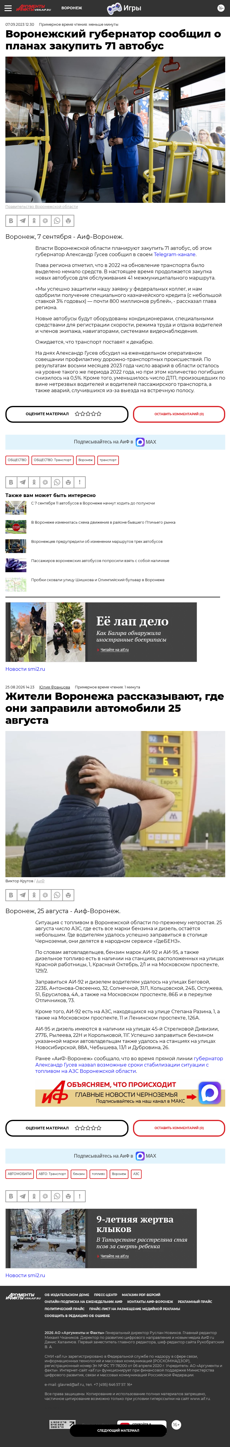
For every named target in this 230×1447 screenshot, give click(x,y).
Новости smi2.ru (25, 669)
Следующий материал (118, 1431)
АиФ (40, 881)
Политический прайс (64, 1309)
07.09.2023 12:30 (19, 24)
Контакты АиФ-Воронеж (150, 1302)
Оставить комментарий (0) (179, 414)
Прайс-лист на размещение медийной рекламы (134, 1309)
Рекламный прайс (195, 1302)
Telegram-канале (175, 254)
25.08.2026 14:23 (19, 687)
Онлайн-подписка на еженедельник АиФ (83, 1302)
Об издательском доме (67, 1295)
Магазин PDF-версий (141, 1295)
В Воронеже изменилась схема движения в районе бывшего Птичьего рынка (103, 522)
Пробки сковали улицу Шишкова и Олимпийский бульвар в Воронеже (97, 580)
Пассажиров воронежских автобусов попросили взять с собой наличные (100, 560)
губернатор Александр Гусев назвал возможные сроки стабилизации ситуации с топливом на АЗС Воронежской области (129, 1065)
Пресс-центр (105, 1295)
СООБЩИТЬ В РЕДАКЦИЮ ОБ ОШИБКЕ (77, 1316)
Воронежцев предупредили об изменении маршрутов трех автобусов (97, 541)
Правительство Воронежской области (41, 206)
